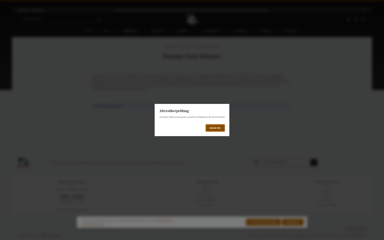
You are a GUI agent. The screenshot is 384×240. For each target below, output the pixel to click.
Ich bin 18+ (215, 128)
